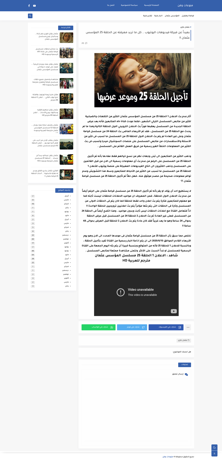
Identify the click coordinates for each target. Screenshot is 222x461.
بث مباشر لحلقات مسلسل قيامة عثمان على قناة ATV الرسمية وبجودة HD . (47, 52)
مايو (67, 216)
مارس (66, 200)
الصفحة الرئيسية (151, 5)
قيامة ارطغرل (188, 16)
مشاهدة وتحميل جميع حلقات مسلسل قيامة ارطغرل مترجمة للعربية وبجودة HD (45, 82)
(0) (83, 43)
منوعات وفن (185, 5)
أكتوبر (66, 243)
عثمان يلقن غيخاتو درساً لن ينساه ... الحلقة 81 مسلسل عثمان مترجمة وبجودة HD (46, 158)
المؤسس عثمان (172, 16)
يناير (67, 208)
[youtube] (34, 5)
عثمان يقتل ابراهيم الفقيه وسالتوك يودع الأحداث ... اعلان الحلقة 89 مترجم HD (45, 112)
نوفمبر (66, 239)
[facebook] (29, 5)
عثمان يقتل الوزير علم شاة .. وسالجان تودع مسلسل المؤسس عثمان (46, 36)
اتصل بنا (110, 5)
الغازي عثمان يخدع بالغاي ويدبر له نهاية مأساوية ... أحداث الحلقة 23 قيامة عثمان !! (44, 173)
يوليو (67, 247)
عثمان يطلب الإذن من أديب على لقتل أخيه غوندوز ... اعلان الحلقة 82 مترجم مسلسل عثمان (45, 143)
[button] (166, 327)
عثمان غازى (185, 27)
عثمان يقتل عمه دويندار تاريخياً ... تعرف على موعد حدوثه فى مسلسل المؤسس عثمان (44, 67)
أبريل (67, 196)
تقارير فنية (147, 16)
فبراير (66, 204)
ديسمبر (65, 235)
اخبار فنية (158, 16)
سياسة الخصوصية (129, 5)
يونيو (67, 212)
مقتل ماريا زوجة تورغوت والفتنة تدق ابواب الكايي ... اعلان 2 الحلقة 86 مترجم (44, 97)
